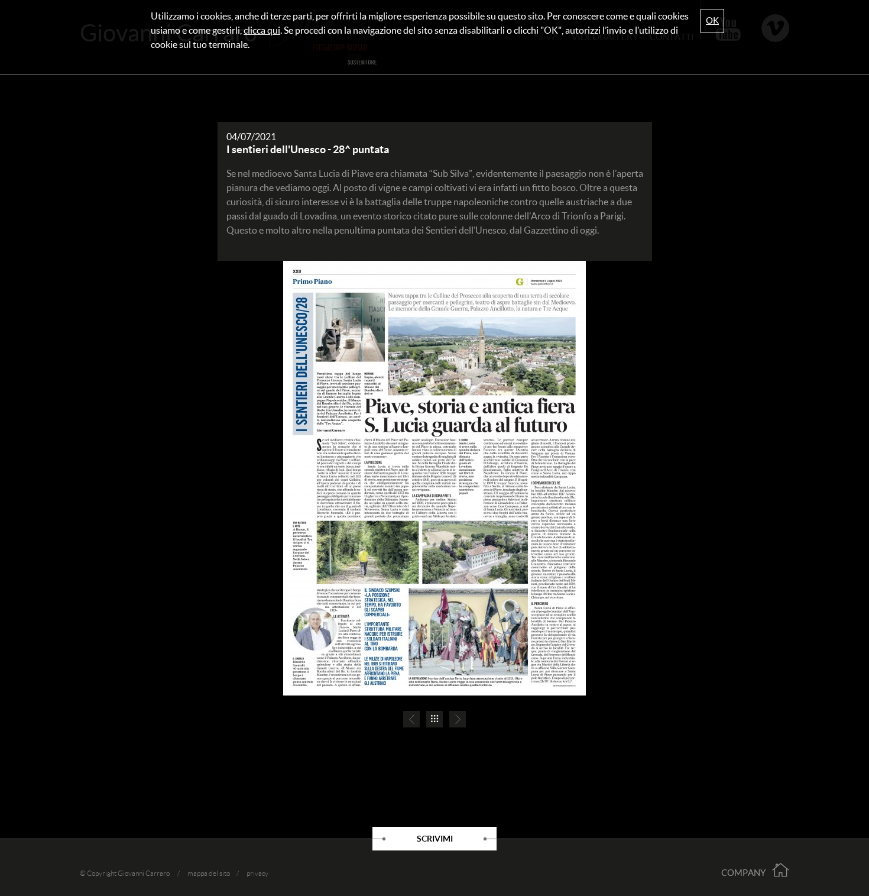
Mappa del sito (208, 873)
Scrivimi (435, 838)
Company (743, 873)
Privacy (257, 873)
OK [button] (712, 20)
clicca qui (262, 30)
